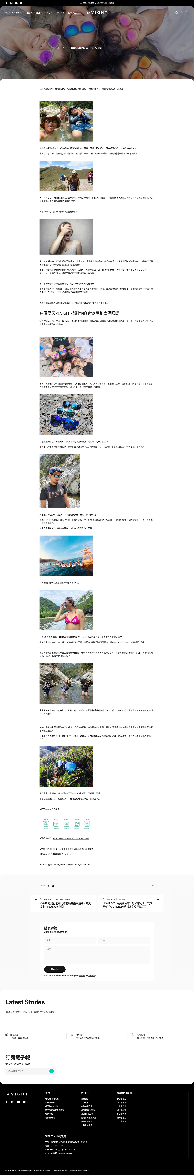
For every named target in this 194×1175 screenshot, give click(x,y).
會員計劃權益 (86, 1121)
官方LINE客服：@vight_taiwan (58, 1153)
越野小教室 (121, 1117)
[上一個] (69, 3)
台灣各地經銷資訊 (88, 1117)
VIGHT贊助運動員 (89, 1110)
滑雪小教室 (121, 1099)
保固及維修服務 (51, 1106)
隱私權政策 (50, 1117)
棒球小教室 (121, 1121)
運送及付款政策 (51, 1099)
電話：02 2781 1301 (54, 1146)
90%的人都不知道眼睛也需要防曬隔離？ (90, 303)
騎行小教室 (121, 1110)
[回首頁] (58, 48)
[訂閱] (51, 1071)
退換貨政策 (50, 1102)
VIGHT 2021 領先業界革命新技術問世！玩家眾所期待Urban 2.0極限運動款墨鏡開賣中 (127, 905)
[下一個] (124, 3)
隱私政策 (82, 976)
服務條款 (91, 976)
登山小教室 (121, 1114)
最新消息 (85, 1099)
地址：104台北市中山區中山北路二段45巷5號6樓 (66, 1142)
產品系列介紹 (86, 1106)
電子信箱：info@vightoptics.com (60, 1149)
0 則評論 (151, 885)
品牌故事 (85, 1102)
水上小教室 (121, 1106)
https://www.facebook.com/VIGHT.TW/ (71, 838)
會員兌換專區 (86, 1125)
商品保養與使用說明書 (54, 1110)
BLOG (65, 48)
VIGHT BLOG (87, 1114)
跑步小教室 (121, 1102)
